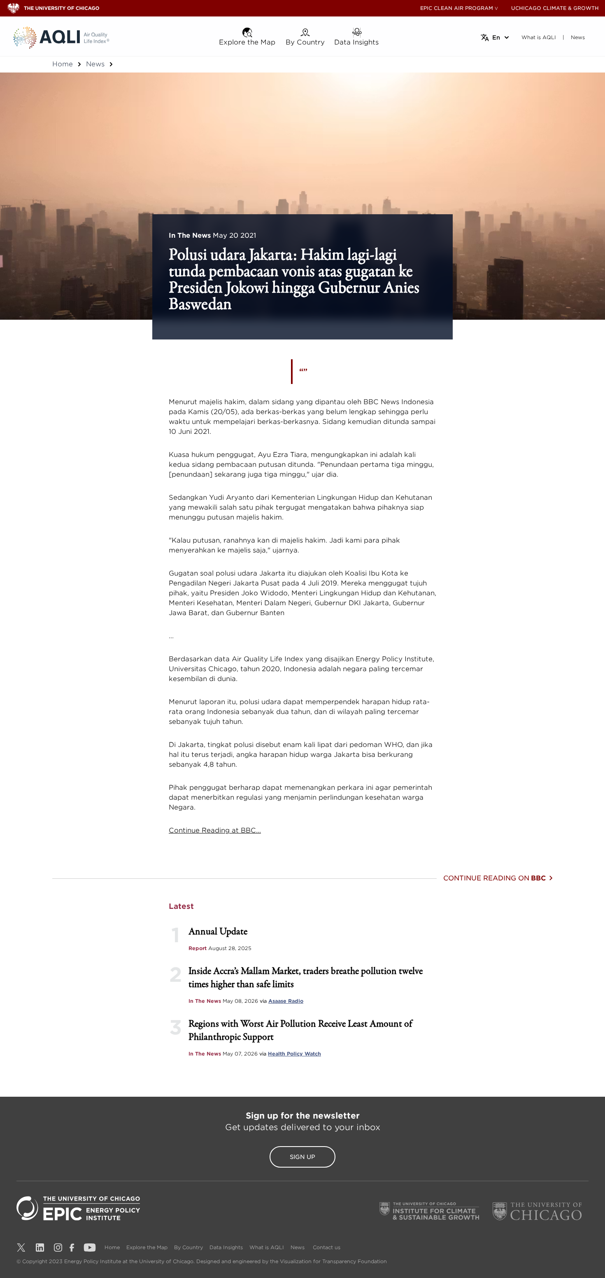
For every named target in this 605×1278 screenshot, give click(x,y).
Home (62, 64)
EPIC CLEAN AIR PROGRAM (456, 8)
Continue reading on (494, 878)
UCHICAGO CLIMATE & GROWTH (555, 8)
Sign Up (302, 1157)
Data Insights (226, 1247)
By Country (188, 1247)
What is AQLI (266, 1247)
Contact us (326, 1247)
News (95, 64)
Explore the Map (147, 1247)
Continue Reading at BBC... (215, 830)
